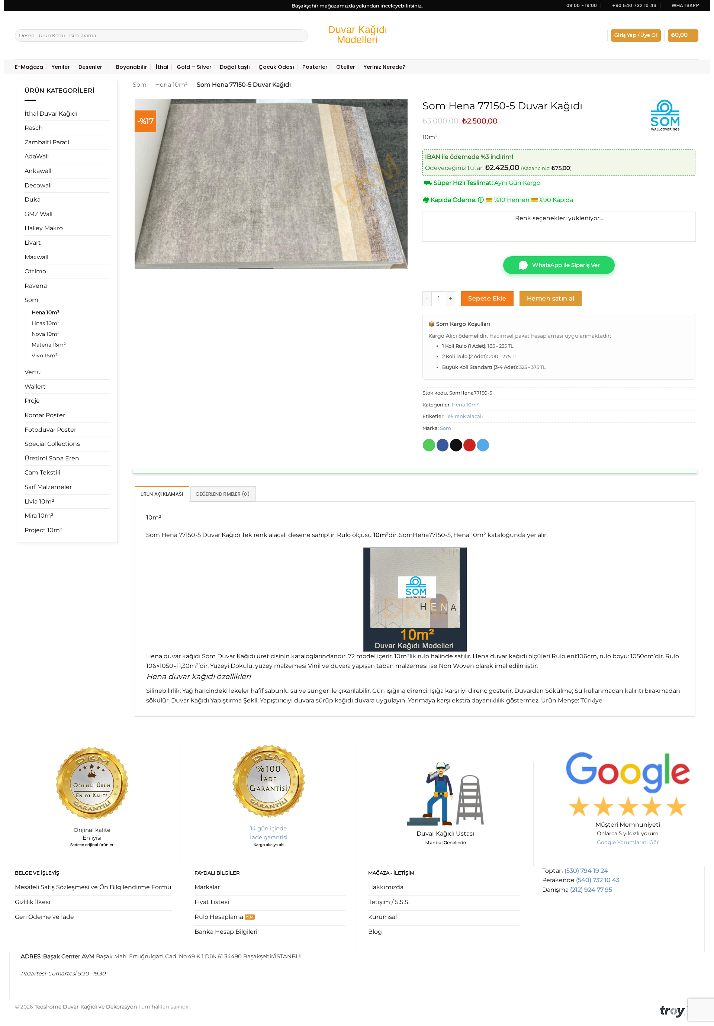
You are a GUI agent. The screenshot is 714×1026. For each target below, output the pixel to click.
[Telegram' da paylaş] (483, 445)
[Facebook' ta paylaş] (443, 445)
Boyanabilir (131, 67)
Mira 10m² (39, 515)
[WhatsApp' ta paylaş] (429, 445)
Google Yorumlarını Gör (628, 842)
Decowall (38, 185)
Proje (32, 400)
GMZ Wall (38, 214)
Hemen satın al (551, 298)
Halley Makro (44, 228)
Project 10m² (43, 530)
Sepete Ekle (487, 298)
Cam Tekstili (42, 472)
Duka (33, 199)
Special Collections (52, 443)
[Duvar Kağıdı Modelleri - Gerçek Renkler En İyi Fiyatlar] (357, 35)
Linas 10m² (46, 323)
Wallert (35, 386)
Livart (33, 242)
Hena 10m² (46, 312)
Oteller (345, 67)
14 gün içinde (268, 828)
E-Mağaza (29, 67)
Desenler (90, 67)
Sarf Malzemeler (48, 487)
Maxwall (36, 257)
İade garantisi (268, 837)
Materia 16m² (49, 344)
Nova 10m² (46, 334)
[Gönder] (301, 35)
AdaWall (37, 156)
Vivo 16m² (45, 355)
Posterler (315, 67)
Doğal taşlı (235, 67)
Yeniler (60, 67)
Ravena (36, 285)
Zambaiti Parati (47, 142)
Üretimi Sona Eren (52, 458)
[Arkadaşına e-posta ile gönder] (456, 445)
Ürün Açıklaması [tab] (162, 494)
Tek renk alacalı (464, 416)
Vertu (33, 372)
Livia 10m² (39, 501)
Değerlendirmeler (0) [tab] (223, 494)
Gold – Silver (194, 67)
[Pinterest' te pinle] (469, 445)
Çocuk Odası (276, 67)
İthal (162, 67)
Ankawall (38, 170)
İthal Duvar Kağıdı (51, 113)
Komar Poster (45, 415)
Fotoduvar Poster (50, 429)
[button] (636, 35)
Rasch (34, 127)
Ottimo (35, 271)
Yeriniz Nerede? (384, 67)
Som (31, 299)
